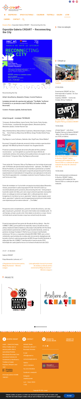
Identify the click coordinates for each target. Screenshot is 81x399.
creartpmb (33, 372)
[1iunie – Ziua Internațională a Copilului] (66, 72)
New (9, 25)
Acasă (5, 25)
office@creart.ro (28, 355)
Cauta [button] (23, 19)
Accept (69, 396)
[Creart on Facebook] (43, 346)
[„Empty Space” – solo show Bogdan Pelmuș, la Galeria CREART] (66, 111)
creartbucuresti (28, 378)
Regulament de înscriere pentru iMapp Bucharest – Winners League (14, 266)
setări (58, 397)
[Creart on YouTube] (47, 346)
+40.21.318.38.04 (28, 365)
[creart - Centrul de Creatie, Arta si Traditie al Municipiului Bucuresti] (11, 8)
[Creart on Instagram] (45, 346)
